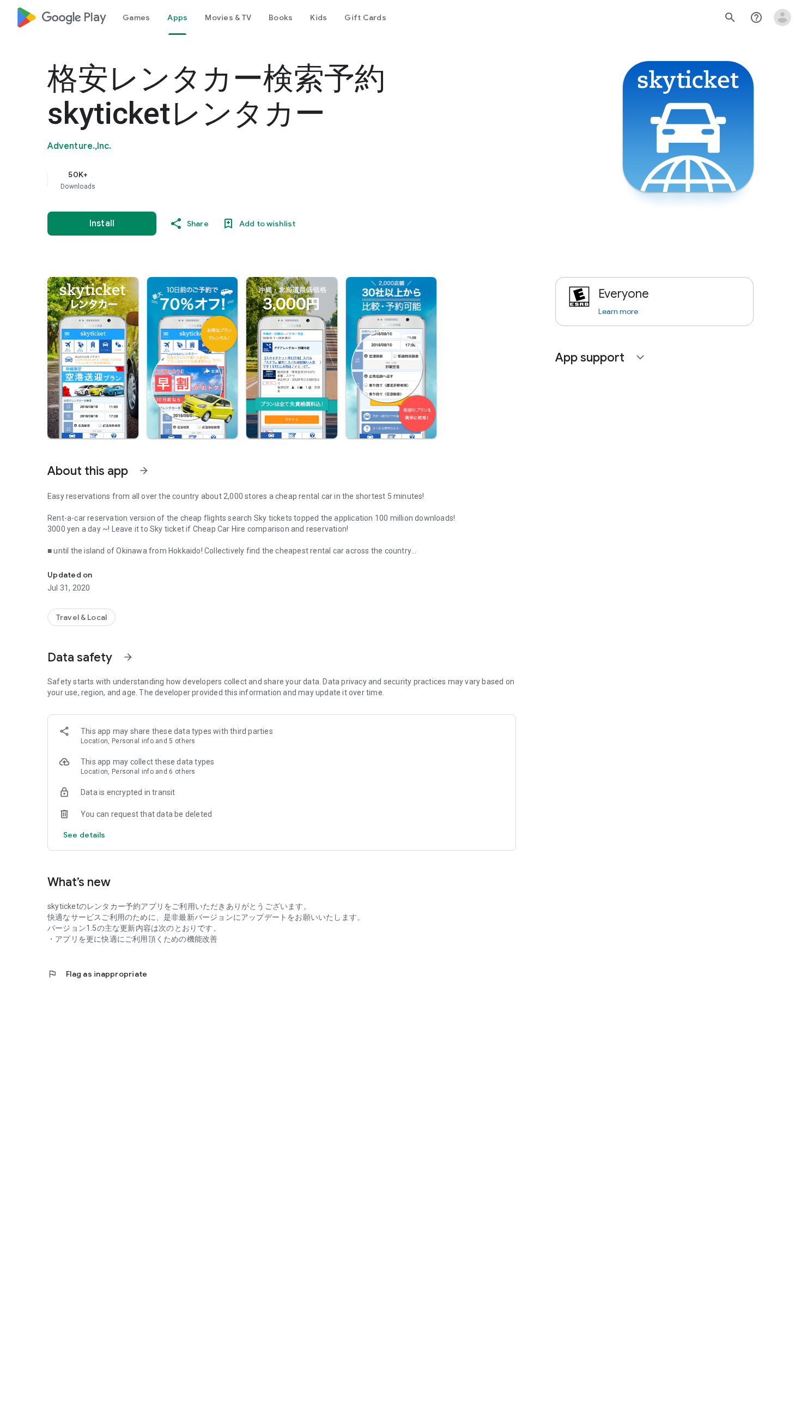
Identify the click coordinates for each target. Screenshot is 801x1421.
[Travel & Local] (81, 617)
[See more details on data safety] (84, 835)
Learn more (618, 311)
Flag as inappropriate (97, 974)
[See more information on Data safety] (128, 657)
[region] (265, 180)
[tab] (136, 17)
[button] (92, 357)
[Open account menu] (782, 17)
